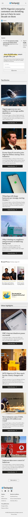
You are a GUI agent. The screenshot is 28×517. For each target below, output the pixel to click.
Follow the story (11, 122)
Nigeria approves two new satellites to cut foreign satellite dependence (13, 111)
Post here (13, 296)
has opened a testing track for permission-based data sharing (10, 42)
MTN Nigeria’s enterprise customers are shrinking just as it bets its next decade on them (13, 13)
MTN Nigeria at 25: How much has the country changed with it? (13, 375)
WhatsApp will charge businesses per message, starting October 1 (13, 198)
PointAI (4, 20)
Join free (15, 70)
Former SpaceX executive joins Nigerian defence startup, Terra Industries (13, 154)
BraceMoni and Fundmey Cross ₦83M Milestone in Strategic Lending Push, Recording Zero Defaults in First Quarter (8, 284)
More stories (13, 480)
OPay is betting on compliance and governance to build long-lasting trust (13, 241)
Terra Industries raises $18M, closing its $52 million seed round (12, 419)
